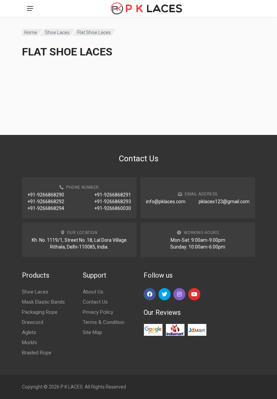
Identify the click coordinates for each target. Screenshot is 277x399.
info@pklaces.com (165, 201)
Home (30, 32)
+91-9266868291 (112, 194)
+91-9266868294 (45, 208)
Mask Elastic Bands (43, 302)
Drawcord (32, 322)
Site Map (92, 332)
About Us (93, 292)
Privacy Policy (98, 312)
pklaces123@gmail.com (224, 201)
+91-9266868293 (112, 201)
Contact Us (95, 302)
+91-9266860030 (112, 208)
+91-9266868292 (45, 201)
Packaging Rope (39, 312)
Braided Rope (36, 353)
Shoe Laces (57, 32)
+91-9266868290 (45, 194)
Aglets (29, 332)
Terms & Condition (103, 322)
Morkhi (29, 342)
